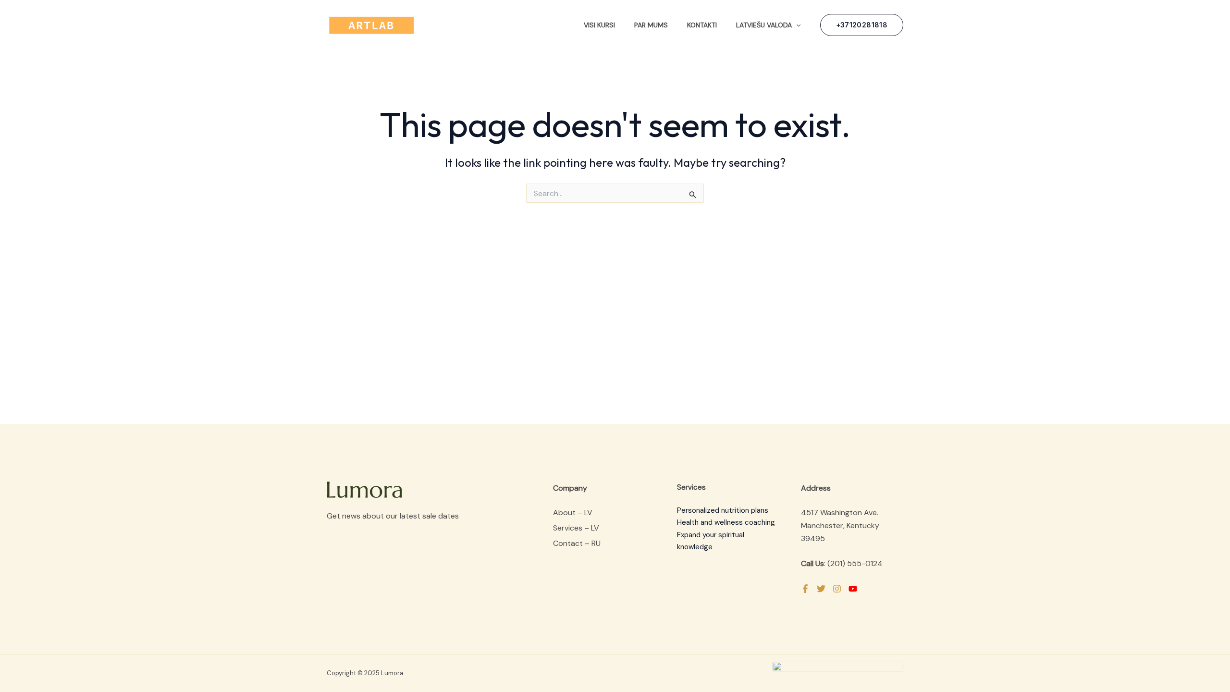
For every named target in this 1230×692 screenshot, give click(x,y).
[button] (861, 25)
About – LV (572, 512)
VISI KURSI (599, 25)
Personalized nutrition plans (722, 510)
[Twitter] (821, 588)
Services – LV (576, 528)
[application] (796, 25)
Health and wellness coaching (726, 522)
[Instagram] (837, 588)
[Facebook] (805, 588)
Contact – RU (577, 543)
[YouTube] (853, 588)
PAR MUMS (651, 25)
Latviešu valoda (764, 25)
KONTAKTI (702, 25)
